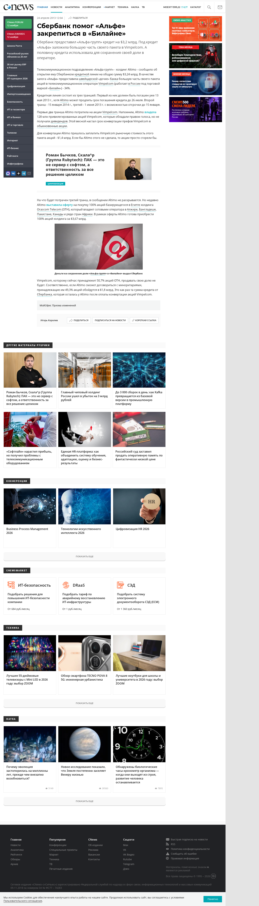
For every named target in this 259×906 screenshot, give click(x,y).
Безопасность (15, 101)
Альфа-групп (97, 273)
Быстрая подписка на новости (189, 839)
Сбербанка (44, 294)
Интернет (12, 140)
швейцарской (88, 79)
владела (150, 112)
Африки (87, 214)
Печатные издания (61, 868)
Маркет (53, 854)
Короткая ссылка (145, 320)
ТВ (143, 7)
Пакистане (44, 214)
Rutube (127, 859)
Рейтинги (12, 155)
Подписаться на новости (110, 320)
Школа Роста (14, 45)
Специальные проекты (63, 849)
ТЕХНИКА (123, 7)
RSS (173, 844)
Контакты (94, 859)
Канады (58, 214)
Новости (16, 845)
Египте (135, 205)
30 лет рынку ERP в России (16, 66)
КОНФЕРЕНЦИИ (91, 7)
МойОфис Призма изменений (58, 305)
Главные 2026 (17, 77)
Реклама (93, 849)
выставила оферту (59, 205)
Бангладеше (147, 209)
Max (125, 845)
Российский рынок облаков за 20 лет (18, 55)
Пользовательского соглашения (23, 900)
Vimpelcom (105, 84)
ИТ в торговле (15, 125)
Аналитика (72, 7)
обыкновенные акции (52, 126)
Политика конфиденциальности (190, 849)
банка (114, 79)
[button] (209, 7)
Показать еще (84, 556)
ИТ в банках (14, 117)
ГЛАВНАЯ (42, 7)
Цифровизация (16, 86)
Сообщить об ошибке (184, 853)
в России (134, 84)
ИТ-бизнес (13, 148)
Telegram (128, 864)
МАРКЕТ (110, 7)
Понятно (213, 899)
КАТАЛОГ (195, 7)
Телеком (12, 132)
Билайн (55, 88)
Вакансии (94, 854)
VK (124, 849)
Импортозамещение (19, 94)
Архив (14, 864)
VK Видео (128, 854)
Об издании (95, 845)
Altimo (64, 100)
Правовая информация (185, 858)
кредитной (82, 74)
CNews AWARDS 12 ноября (16, 35)
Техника (54, 859)
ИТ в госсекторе (16, 109)
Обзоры (15, 859)
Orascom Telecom (49, 209)
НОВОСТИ (56, 7)
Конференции (57, 845)
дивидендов (59, 121)
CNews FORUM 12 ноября (15, 24)
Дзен (126, 868)
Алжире (132, 209)
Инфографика (15, 163)
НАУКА (135, 7)
